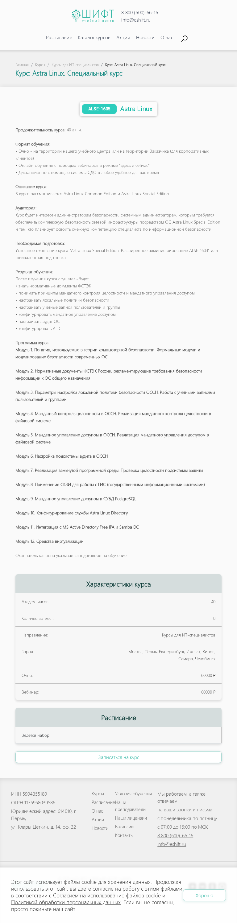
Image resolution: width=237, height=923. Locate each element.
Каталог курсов (94, 37)
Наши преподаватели (130, 805)
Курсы (40, 64)
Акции (123, 37)
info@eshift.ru (136, 19)
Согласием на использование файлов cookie (107, 895)
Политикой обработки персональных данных (66, 902)
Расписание (59, 37)
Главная (22, 64)
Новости (145, 37)
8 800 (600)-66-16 (139, 12)
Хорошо (204, 895)
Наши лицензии (131, 818)
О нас (166, 37)
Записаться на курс (118, 757)
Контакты (124, 835)
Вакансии (124, 826)
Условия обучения (133, 793)
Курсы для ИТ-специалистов (75, 64)
